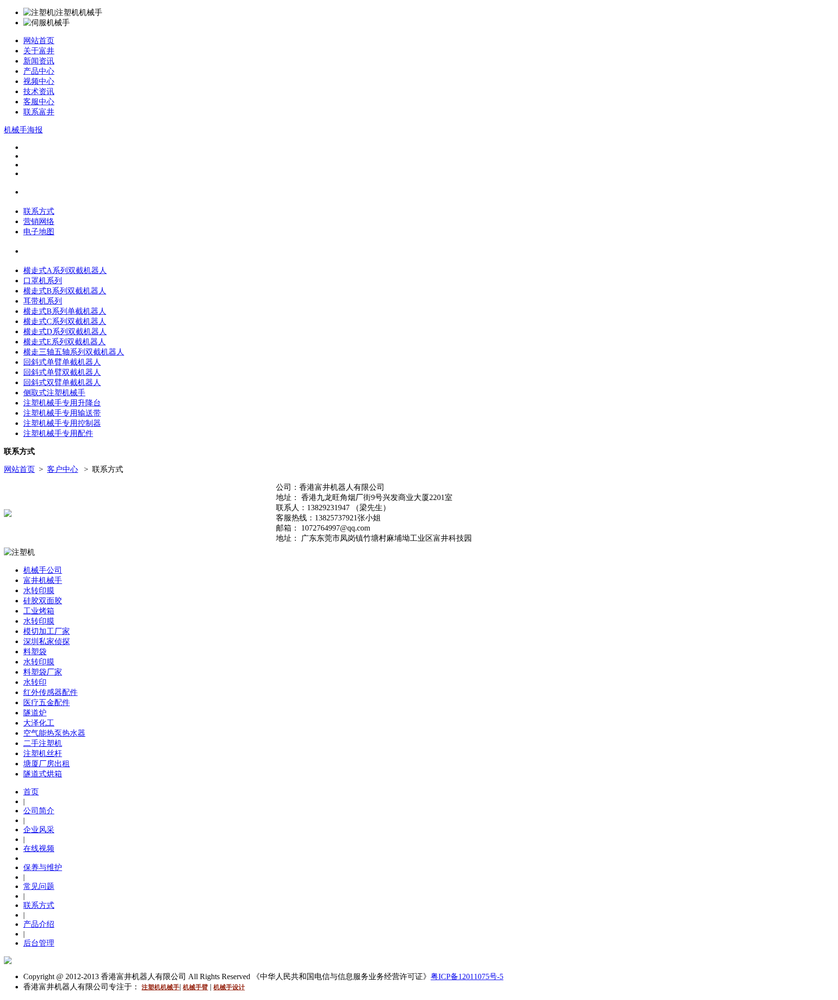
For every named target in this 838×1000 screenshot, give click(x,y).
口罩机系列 (42, 280)
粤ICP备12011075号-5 (467, 976)
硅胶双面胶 (42, 601)
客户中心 (62, 469)
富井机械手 (42, 580)
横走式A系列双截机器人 (65, 270)
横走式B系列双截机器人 (64, 291)
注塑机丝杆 (42, 753)
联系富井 (38, 112)
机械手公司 (42, 570)
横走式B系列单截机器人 (64, 311)
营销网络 (38, 221)
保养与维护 (42, 867)
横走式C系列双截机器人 (64, 321)
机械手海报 (23, 130)
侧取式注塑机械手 (54, 392)
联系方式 (38, 211)
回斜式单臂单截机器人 (62, 362)
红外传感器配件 (50, 692)
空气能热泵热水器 (54, 733)
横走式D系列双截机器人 (65, 331)
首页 (31, 792)
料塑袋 (35, 651)
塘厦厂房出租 (46, 763)
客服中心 (38, 101)
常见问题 (38, 886)
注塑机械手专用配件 (58, 433)
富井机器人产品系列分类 (60, 251)
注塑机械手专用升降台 (62, 403)
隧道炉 (35, 713)
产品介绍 (38, 924)
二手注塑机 (42, 743)
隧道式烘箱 (42, 774)
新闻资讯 (38, 61)
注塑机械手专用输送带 (62, 413)
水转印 (35, 682)
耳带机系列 (42, 301)
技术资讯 (38, 91)
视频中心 (38, 81)
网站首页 (38, 40)
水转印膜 (38, 590)
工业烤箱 (38, 611)
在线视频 (38, 848)
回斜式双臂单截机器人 (62, 382)
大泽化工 (38, 723)
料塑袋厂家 (42, 672)
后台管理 (38, 943)
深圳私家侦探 (46, 641)
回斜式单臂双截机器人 (62, 372)
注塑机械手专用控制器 (62, 423)
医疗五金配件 (46, 702)
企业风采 (38, 829)
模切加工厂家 (46, 631)
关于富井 (38, 51)
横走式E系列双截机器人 (64, 342)
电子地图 (38, 231)
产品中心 (38, 71)
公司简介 (38, 810)
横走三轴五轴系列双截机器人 (73, 352)
